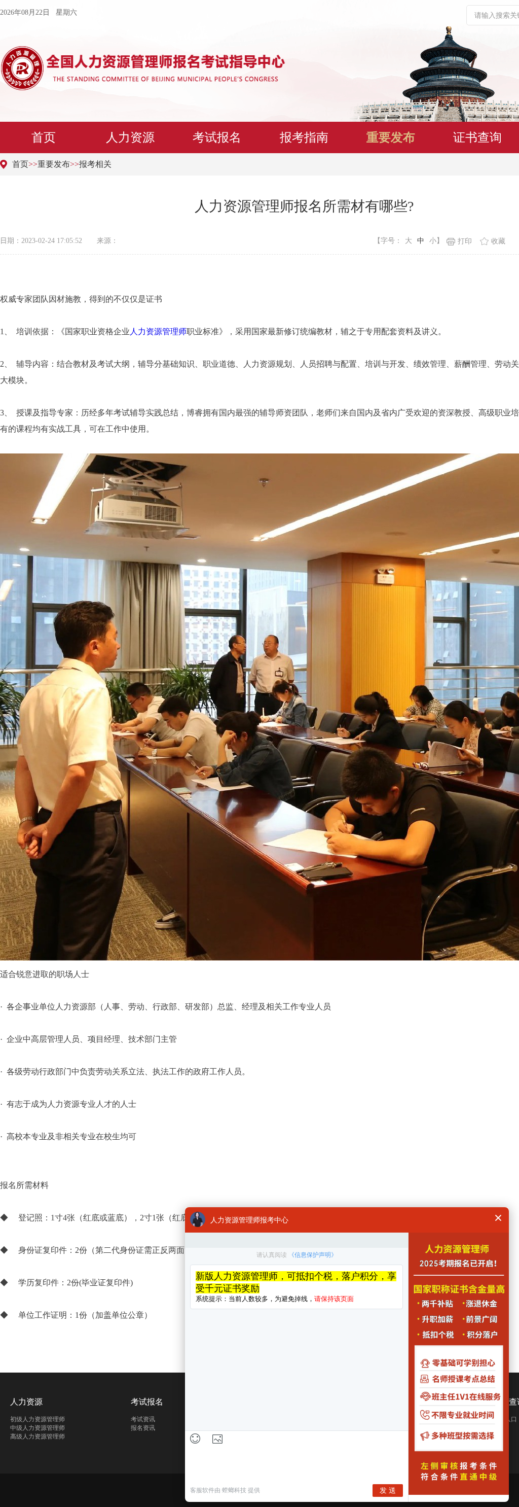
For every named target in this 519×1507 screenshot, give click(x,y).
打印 (465, 241)
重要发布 (390, 137)
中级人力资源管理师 (37, 1427)
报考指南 (304, 137)
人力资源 (130, 137)
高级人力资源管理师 (37, 1436)
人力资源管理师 (158, 331)
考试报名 (217, 137)
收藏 (498, 241)
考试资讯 (143, 1419)
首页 (43, 137)
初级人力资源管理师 (37, 1419)
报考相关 (95, 164)
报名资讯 (143, 1427)
